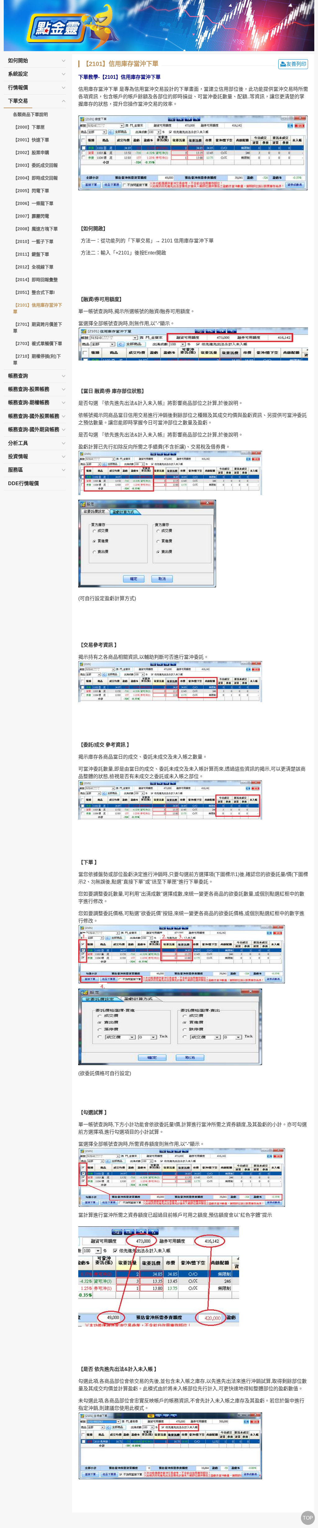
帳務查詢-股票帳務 (28, 389)
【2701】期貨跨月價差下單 (37, 327)
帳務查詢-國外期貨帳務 (33, 429)
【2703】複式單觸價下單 (37, 343)
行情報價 (18, 87)
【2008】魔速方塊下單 (35, 228)
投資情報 (18, 456)
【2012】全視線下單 (33, 266)
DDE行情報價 (23, 483)
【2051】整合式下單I (34, 292)
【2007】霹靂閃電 (31, 216)
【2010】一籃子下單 (33, 241)
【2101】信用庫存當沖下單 (37, 308)
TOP (308, 1518)
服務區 (15, 469)
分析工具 (18, 443)
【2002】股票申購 (31, 152)
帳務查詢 (18, 376)
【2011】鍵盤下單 (31, 254)
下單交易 (18, 101)
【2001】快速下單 (31, 139)
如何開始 (18, 60)
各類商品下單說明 (30, 114)
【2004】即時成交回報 (35, 177)
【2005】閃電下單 (31, 190)
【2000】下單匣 (29, 127)
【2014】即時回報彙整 (35, 279)
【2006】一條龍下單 (33, 203)
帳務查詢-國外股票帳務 (33, 416)
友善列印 (296, 64)
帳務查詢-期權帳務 (28, 402)
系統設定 (18, 74)
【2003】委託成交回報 (35, 165)
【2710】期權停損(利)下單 (37, 359)
